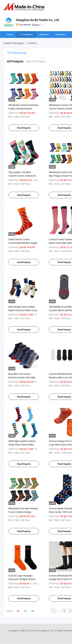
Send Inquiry (23, 127)
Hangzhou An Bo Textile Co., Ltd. (38, 20)
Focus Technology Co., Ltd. (42, 630)
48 (32, 611)
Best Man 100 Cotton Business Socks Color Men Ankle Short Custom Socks (22, 377)
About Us (44, 34)
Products (28, 34)
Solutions (60, 34)
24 (18, 611)
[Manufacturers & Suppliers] (24, 7)
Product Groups (18, 52)
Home (10, 34)
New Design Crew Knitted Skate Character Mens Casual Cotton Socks (23, 310)
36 (25, 611)
